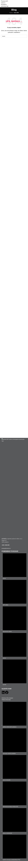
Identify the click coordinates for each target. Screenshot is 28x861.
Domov (11, 12)
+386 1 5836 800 (5, 545)
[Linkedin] (3, 692)
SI (11, 3)
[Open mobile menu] (26, 3)
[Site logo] (5, 3)
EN (13, 3)
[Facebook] (6, 692)
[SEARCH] (25, 36)
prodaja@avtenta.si (6, 548)
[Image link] (14, 487)
